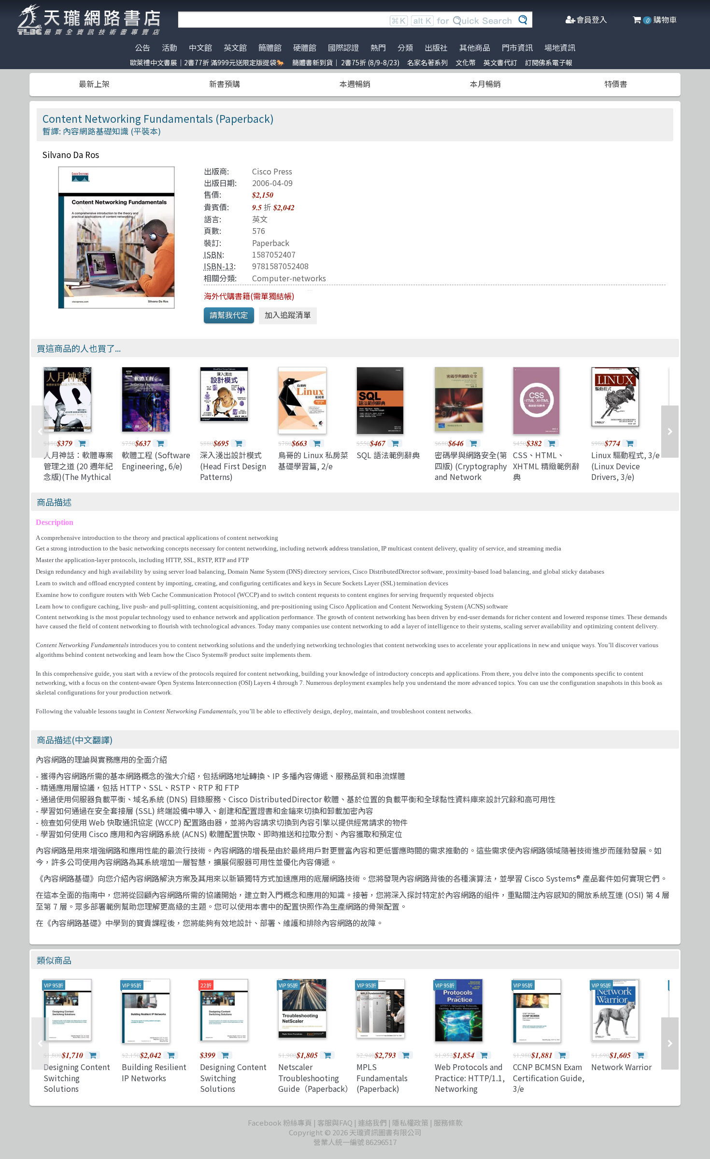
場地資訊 (559, 47)
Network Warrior (621, 1066)
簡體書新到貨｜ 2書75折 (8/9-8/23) (345, 62)
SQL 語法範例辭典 (388, 455)
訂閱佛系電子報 (548, 62)
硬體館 (304, 47)
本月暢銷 (485, 83)
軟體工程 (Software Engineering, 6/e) (156, 460)
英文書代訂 (500, 62)
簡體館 (270, 47)
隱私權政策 (410, 1122)
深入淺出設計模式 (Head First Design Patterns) (233, 465)
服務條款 (448, 1122)
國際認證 (343, 47)
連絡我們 (372, 1122)
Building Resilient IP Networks (154, 1072)
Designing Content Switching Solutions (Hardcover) (76, 1083)
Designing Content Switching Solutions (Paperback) (233, 1083)
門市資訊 (517, 47)
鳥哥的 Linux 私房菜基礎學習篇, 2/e (313, 460)
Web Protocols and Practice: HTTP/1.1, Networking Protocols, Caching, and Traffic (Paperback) (470, 1094)
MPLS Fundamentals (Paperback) (382, 1077)
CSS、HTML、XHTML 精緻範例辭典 (546, 465)
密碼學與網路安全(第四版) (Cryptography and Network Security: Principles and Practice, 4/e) (471, 476)
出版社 (436, 47)
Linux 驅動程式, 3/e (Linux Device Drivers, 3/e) (625, 465)
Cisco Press (272, 171)
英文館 (235, 47)
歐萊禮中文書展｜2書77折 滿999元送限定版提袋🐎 (207, 62)
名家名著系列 (427, 62)
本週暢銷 (355, 83)
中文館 (200, 47)
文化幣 (465, 62)
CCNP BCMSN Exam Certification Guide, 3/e (548, 1077)
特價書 (615, 83)
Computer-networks (289, 278)
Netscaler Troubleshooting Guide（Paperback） (315, 1077)
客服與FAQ (335, 1122)
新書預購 (224, 83)
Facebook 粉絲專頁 (280, 1122)
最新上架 (94, 83)
